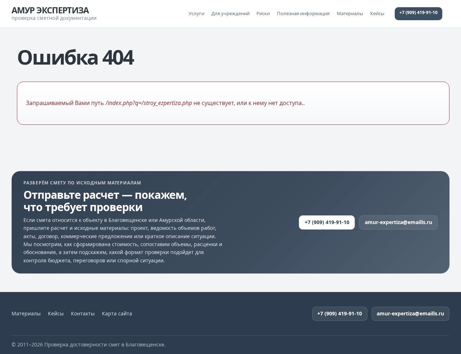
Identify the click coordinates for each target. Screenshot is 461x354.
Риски (263, 13)
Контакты (83, 313)
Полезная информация (303, 13)
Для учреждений (230, 13)
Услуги (196, 13)
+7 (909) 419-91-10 (418, 12)
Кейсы (377, 13)
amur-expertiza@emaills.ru (398, 222)
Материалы (350, 13)
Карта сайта (117, 313)
